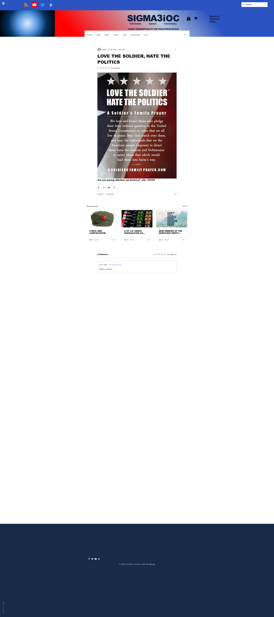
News (98, 35)
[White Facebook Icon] (89, 559)
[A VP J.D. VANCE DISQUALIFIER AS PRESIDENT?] (137, 218)
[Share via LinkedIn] (109, 187)
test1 (145, 35)
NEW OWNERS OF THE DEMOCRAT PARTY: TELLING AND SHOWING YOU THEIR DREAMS (172, 232)
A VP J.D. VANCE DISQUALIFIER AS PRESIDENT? (133, 232)
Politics (107, 35)
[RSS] (26, 4)
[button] (189, 18)
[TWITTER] (42, 4)
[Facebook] (50, 4)
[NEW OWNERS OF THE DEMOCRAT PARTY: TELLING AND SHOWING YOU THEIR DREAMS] (171, 218)
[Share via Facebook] (98, 187)
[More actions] (175, 49)
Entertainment (135, 35)
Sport (125, 35)
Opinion (116, 35)
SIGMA (141, 18)
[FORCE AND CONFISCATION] (102, 218)
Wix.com (152, 564)
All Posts (89, 35)
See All (185, 206)
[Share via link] (114, 187)
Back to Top (3, 607)
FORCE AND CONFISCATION (97, 232)
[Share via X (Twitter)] (104, 187)
